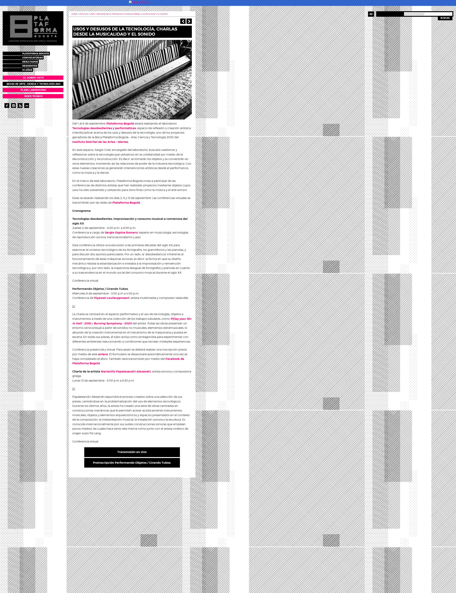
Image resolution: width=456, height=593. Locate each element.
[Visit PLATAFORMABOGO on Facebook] (6, 105)
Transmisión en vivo (132, 452)
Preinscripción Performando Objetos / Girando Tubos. (132, 463)
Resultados (30, 61)
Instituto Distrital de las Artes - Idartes (100, 142)
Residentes (29, 65)
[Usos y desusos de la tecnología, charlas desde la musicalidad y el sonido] (132, 79)
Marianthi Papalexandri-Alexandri (126, 371)
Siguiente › (189, 21)
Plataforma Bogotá (35, 53)
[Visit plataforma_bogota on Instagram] (13, 105)
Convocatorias (32, 57)
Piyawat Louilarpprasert (111, 298)
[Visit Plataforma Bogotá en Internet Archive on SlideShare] (26, 105)
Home (74, 14)
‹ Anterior (183, 21)
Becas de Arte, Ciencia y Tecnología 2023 (33, 84)
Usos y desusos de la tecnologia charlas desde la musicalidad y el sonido (129, 14)
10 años (27, 69)
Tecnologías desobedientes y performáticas (104, 128)
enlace (103, 354)
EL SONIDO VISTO (33, 77)
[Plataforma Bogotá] (33, 28)
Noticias (83, 14)
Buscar (445, 18)
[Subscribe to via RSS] (20, 105)
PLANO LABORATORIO (33, 90)
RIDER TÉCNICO (33, 96)
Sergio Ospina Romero (121, 232)
